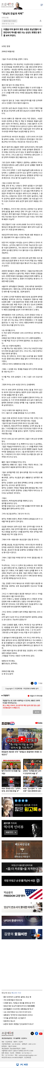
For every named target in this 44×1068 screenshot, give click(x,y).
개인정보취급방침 (7, 1038)
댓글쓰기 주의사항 (36, 696)
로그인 (37, 712)
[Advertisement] (22, 965)
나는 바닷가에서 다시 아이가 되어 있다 (17, 1012)
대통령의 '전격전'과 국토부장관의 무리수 (18, 1015)
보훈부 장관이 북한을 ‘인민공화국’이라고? (18, 1024)
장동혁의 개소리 (9, 1021)
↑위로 (40, 683)
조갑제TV (24, 1038)
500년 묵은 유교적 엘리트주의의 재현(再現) (19, 1006)
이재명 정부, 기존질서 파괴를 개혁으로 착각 (19, 1003)
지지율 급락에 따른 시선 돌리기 (14, 1018)
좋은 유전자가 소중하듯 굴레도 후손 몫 (17, 997)
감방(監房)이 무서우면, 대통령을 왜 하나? (18, 1009)
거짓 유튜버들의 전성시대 (12, 1000)
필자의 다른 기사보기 (9, 21)
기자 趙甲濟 (16, 1038)
